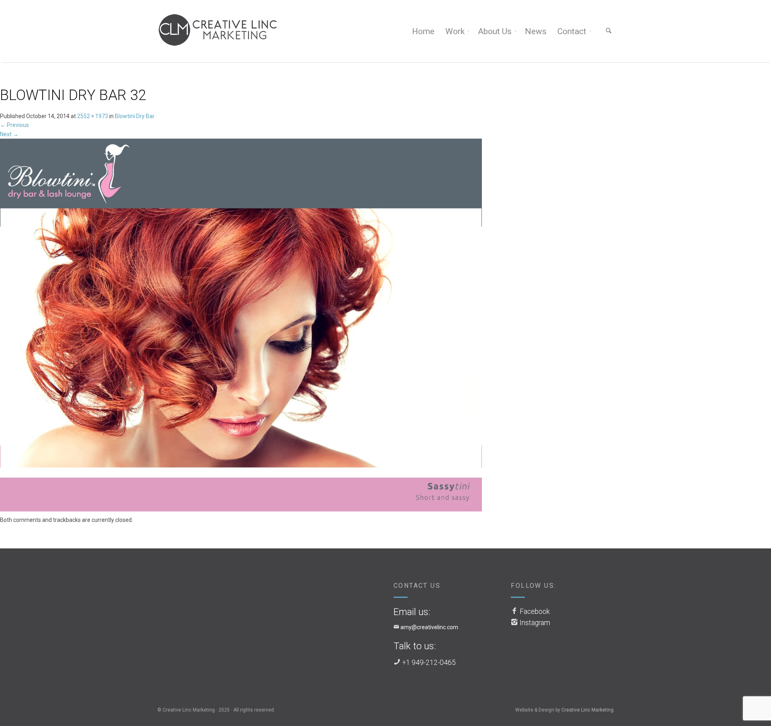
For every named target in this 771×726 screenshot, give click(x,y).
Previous (14, 125)
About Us (495, 31)
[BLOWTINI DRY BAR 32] (241, 326)
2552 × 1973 (92, 116)
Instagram (535, 623)
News (536, 31)
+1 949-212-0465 (429, 663)
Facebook (535, 611)
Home (423, 31)
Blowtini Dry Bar (135, 116)
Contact (571, 31)
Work (455, 31)
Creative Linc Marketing (587, 710)
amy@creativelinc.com (429, 627)
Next (9, 134)
